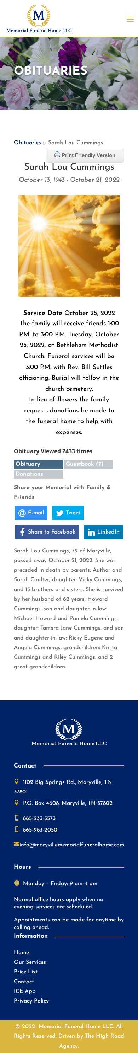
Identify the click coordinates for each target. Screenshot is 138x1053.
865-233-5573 (39, 819)
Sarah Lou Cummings (69, 167)
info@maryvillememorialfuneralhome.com (71, 845)
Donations (29, 474)
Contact (24, 982)
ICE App (25, 991)
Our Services (30, 962)
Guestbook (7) (85, 464)
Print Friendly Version (87, 155)
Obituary (28, 464)
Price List (26, 972)
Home (21, 953)
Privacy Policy (31, 1001)
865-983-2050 (40, 830)
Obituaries (27, 143)
